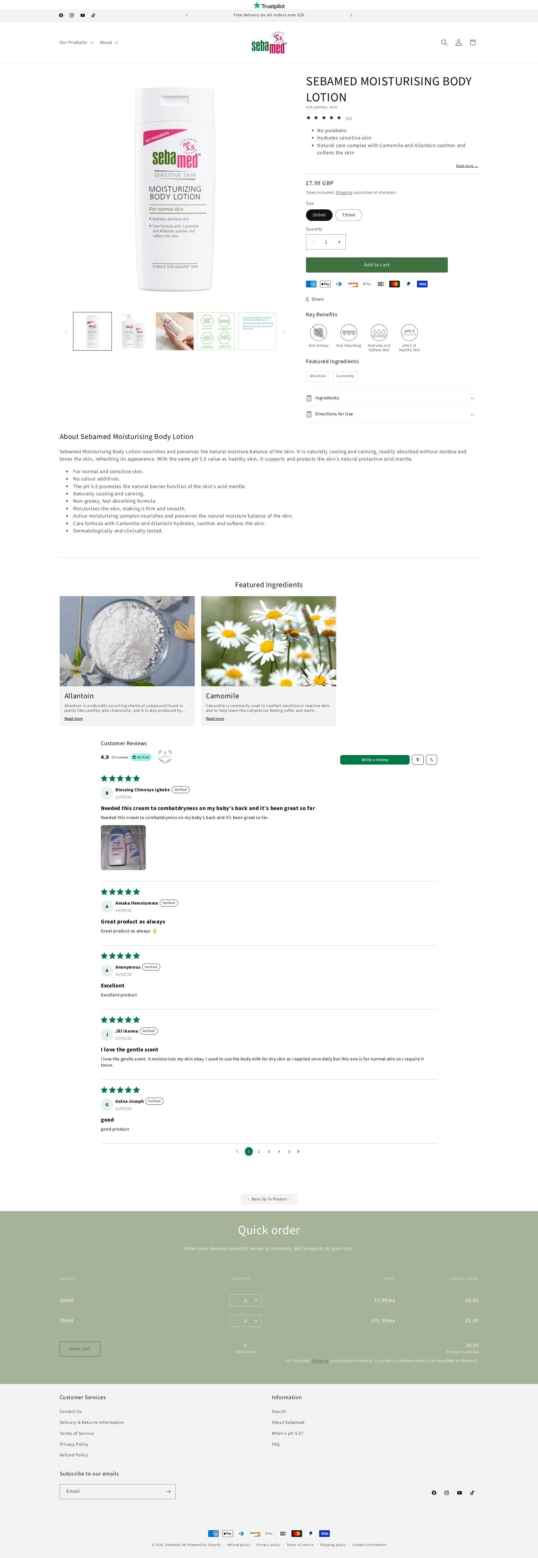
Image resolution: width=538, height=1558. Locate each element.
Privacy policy (268, 1544)
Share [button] (318, 299)
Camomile (345, 376)
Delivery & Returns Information (92, 1422)
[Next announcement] (351, 15)
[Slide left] (66, 331)
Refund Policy (74, 1455)
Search (279, 1411)
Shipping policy (333, 1544)
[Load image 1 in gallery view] (92, 331)
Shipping (344, 192)
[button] (76, 42)
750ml (348, 215)
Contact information (369, 1544)
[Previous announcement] (186, 15)
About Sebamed (288, 1422)
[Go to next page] (299, 1152)
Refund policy (239, 1544)
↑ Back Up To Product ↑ (269, 1199)
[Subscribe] (168, 1491)
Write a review (375, 760)
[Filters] (418, 760)
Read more (73, 718)
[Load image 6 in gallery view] (257, 331)
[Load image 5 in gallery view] (216, 331)
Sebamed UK (175, 1544)
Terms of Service (77, 1433)
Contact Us (71, 1411)
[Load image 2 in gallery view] (133, 331)
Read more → (467, 165)
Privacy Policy (74, 1444)
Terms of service (300, 1544)
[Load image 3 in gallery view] (175, 331)
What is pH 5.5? (287, 1433)
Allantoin (318, 376)
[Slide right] (284, 331)
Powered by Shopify (204, 1544)
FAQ (276, 1444)
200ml (319, 215)
